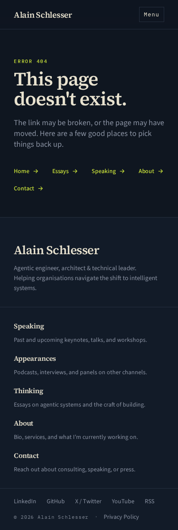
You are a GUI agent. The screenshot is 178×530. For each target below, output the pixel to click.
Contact (28, 188)
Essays (65, 171)
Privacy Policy (121, 517)
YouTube (123, 501)
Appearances (35, 358)
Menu (151, 14)
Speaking (108, 171)
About (151, 171)
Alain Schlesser (43, 14)
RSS (149, 501)
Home (26, 171)
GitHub (56, 501)
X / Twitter (88, 501)
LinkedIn (25, 501)
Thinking (28, 390)
